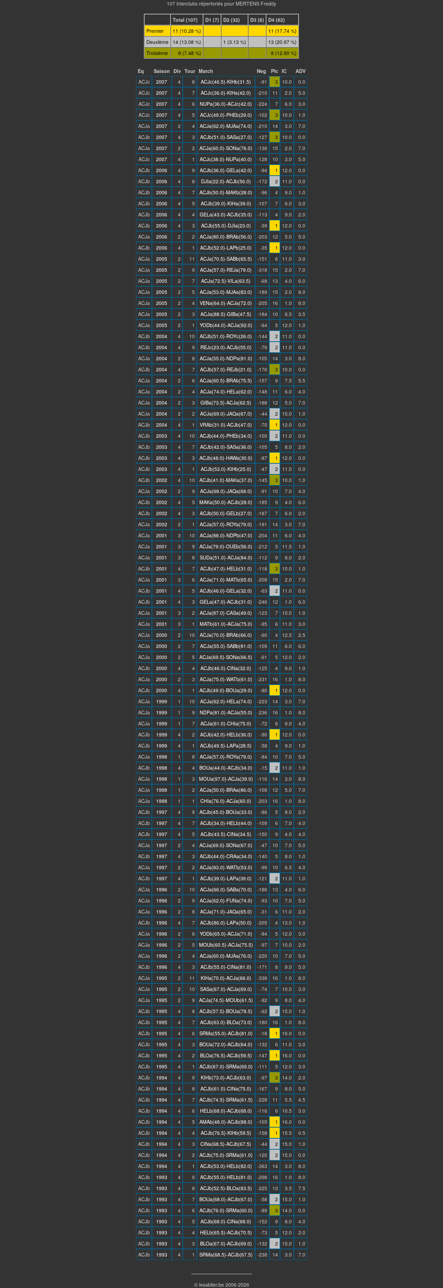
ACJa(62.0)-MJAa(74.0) (226, 125)
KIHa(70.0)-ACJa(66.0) (226, 977)
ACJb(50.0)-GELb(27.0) (226, 513)
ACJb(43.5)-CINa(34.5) (225, 834)
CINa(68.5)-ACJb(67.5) (225, 1143)
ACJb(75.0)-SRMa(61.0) (226, 1154)
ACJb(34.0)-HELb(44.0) (226, 822)
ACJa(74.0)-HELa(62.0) (226, 391)
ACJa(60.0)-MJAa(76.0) (226, 955)
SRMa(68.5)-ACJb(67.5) (226, 1254)
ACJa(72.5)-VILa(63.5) (226, 280)
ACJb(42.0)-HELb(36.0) (226, 734)
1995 (161, 977)
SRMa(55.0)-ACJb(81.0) (226, 1033)
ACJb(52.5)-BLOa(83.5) (226, 1188)
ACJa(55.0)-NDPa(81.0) (226, 358)
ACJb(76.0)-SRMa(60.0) (226, 1210)
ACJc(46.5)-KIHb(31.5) (226, 81)
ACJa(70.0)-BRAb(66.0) (226, 634)
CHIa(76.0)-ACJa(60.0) (225, 800)
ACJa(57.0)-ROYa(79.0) (226, 524)
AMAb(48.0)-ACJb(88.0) (225, 1121)
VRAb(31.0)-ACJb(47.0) (226, 424)
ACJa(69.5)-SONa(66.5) (225, 657)
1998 (161, 756)
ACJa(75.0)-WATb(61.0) (226, 679)
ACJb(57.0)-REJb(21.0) (226, 369)
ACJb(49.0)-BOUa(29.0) (225, 690)
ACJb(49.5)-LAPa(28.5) (226, 745)
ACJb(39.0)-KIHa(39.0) (226, 203)
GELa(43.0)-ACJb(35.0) (226, 214)
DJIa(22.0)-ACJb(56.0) (226, 181)
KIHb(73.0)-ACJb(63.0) (226, 1077)
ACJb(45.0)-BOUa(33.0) (225, 811)
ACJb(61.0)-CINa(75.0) (225, 1088)
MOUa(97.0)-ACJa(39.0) (226, 778)
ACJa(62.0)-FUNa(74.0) (226, 900)
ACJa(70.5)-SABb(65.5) (226, 258)
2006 (161, 170)
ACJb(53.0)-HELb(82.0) (226, 1165)
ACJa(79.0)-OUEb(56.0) (225, 546)
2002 (161, 479)
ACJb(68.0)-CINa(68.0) (225, 1221)
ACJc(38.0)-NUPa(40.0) (226, 159)
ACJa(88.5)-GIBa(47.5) (225, 314)
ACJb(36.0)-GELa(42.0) (226, 170)
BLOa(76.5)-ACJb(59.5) (226, 1055)
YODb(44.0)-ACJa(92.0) (226, 325)
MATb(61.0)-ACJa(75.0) (226, 623)
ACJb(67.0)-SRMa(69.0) (226, 1066)
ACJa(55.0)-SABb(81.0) (226, 645)
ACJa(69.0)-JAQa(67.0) (226, 413)
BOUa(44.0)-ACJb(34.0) (225, 767)
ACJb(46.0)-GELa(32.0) (226, 590)
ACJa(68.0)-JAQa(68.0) (226, 491)
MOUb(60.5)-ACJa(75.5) (226, 944)
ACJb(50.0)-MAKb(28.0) (225, 192)
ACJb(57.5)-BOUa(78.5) (225, 1011)
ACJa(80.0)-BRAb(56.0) (226, 236)
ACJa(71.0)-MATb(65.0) (226, 579)
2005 (161, 258)
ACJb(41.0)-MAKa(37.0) (225, 479)
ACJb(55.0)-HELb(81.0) (226, 1177)
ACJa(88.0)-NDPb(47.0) (226, 535)
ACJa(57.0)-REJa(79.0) (226, 269)
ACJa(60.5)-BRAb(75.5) (226, 380)
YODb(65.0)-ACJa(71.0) (226, 933)
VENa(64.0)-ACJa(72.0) (226, 302)
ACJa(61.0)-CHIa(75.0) (225, 723)
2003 (161, 435)
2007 (161, 81)
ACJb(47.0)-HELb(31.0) (226, 568)
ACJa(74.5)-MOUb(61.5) (226, 1000)
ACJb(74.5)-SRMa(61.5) (226, 1099)
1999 (161, 701)
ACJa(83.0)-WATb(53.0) (226, 867)
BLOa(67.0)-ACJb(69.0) (226, 1243)
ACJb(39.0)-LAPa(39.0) (226, 878)
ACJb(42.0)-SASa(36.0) (226, 446)
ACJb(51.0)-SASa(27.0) (226, 136)
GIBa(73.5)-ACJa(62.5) (225, 402)
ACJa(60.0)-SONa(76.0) (225, 148)
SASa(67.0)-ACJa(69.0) (226, 988)
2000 (161, 634)
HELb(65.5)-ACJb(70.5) (226, 1232)
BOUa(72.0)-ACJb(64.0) (225, 1044)
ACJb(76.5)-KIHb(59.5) (226, 1132)
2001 (161, 535)
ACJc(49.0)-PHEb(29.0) (226, 114)
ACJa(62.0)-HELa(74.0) (226, 701)
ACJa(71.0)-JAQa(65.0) (226, 911)
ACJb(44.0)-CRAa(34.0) (226, 856)
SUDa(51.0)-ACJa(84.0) (226, 557)
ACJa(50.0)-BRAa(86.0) (226, 789)
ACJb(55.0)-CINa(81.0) (225, 966)
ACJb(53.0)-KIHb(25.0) (226, 468)
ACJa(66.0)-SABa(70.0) (226, 889)
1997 (161, 811)
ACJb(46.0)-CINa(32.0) (225, 668)
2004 (161, 336)
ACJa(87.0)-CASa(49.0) (226, 612)
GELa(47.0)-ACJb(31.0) (226, 601)
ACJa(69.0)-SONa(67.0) (225, 845)
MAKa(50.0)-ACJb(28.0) (225, 502)
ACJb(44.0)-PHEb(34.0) (226, 435)
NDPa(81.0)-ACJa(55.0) (226, 712)
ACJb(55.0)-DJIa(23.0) (226, 225)
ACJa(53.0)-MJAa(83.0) (226, 291)
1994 (161, 1077)
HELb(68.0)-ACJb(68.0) (226, 1110)
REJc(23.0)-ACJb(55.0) (226, 347)
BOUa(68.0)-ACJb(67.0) (225, 1199)
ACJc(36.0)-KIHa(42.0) (226, 92)
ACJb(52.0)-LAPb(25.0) (226, 247)
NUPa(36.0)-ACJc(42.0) (226, 103)
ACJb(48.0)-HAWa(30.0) (225, 457)
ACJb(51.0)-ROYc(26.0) (226, 336)
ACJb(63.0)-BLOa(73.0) (226, 1022)
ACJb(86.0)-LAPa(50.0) (226, 922)
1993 (161, 1177)
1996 (161, 889)
